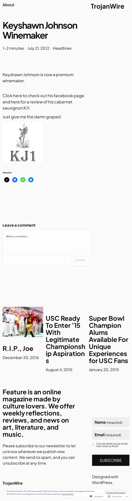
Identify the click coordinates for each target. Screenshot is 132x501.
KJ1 (26, 107)
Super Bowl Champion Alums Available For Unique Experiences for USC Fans (108, 339)
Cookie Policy (67, 494)
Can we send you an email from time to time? (112, 444)
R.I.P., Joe (18, 348)
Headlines (62, 48)
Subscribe (111, 460)
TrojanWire (107, 6)
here (17, 95)
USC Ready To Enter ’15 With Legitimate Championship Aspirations (65, 339)
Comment (80, 260)
